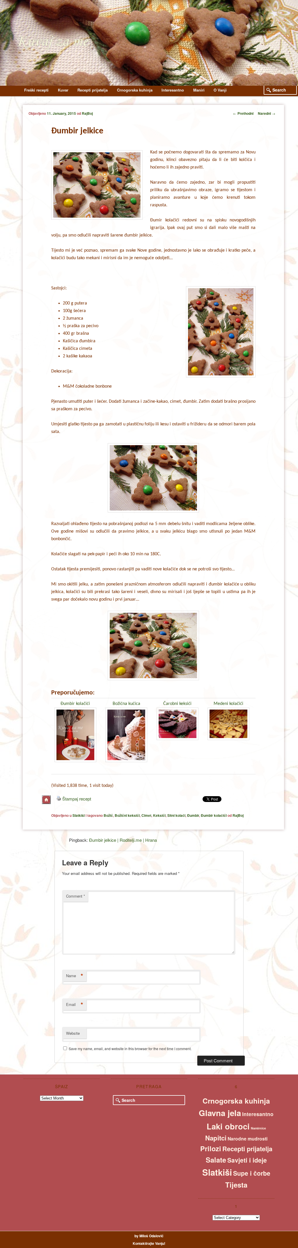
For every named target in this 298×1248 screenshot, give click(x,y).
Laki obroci (228, 1126)
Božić (108, 815)
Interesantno (173, 90)
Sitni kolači (176, 815)
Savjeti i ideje (247, 1160)
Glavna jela (220, 1113)
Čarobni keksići (177, 703)
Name (74, 975)
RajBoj (87, 113)
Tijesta (236, 1185)
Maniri (199, 90)
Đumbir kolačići (75, 703)
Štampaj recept (76, 799)
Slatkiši (78, 815)
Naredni (266, 113)
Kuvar (63, 90)
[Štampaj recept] (58, 799)
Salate (216, 1160)
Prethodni (243, 113)
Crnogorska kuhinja (134, 90)
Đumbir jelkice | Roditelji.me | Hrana (123, 840)
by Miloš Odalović (149, 1235)
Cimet (146, 815)
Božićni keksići (127, 815)
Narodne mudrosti (247, 1138)
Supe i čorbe (251, 1173)
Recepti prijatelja (92, 90)
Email (74, 1004)
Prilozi (210, 1148)
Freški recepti (36, 90)
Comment (75, 896)
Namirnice (258, 1128)
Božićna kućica (126, 703)
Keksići (159, 815)
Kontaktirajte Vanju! (149, 1243)
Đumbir (193, 815)
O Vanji (220, 90)
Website (73, 1033)
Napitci (215, 1138)
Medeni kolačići (228, 703)
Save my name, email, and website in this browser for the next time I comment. (130, 1048)
